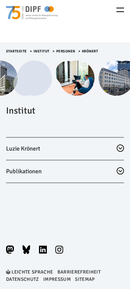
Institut (42, 51)
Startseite (16, 51)
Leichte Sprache (32, 272)
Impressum (57, 279)
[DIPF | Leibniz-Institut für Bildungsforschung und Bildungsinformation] (31, 21)
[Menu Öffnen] (120, 10)
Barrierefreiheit (79, 272)
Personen (65, 51)
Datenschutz (22, 279)
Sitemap (85, 279)
